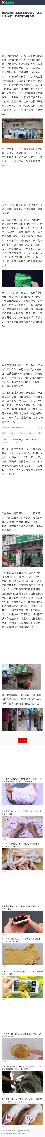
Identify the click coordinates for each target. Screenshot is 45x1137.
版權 (23, 1133)
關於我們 (4, 1133)
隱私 (19, 1133)
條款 (16, 1133)
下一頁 (22, 740)
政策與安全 (11, 1133)
